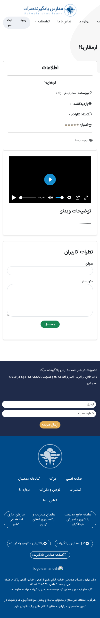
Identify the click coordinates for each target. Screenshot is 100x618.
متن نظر (87, 281)
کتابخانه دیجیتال (29, 479)
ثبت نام (9, 23)
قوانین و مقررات (50, 490)
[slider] (27, 197)
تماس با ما (64, 21)
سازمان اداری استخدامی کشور (16, 519)
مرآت (53, 479)
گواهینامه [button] (43, 21)
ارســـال (50, 324)
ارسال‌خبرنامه (50, 425)
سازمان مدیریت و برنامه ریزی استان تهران (44, 519)
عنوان (89, 263)
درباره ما (84, 21)
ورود (23, 20)
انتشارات (75, 490)
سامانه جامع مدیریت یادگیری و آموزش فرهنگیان (78, 519)
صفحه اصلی (74, 479)
